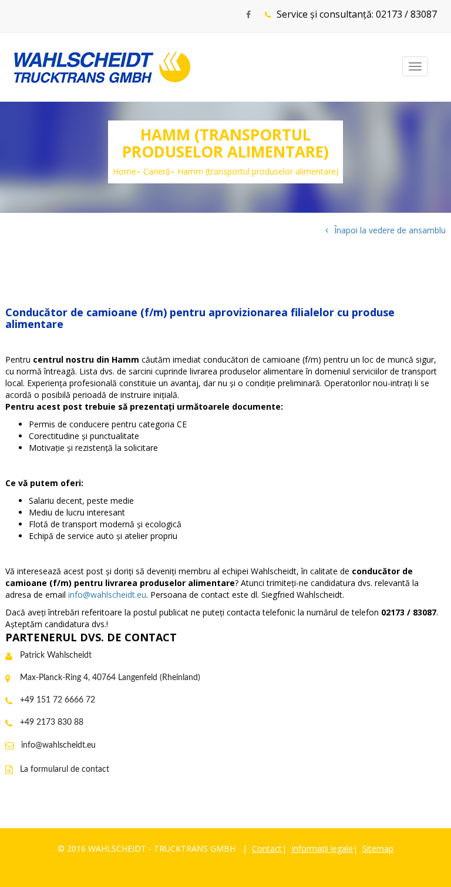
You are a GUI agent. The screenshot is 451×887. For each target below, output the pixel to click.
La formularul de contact (64, 769)
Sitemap (377, 848)
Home (124, 171)
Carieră (156, 171)
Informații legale (322, 848)
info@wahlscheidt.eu (107, 594)
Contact (267, 848)
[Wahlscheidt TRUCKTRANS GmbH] (102, 67)
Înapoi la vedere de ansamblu (390, 230)
